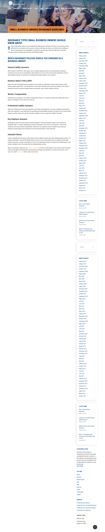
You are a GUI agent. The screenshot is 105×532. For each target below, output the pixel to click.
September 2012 (83, 183)
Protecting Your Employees (84, 510)
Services (79, 477)
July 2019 (81, 96)
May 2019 (81, 101)
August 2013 (82, 163)
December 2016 (83, 128)
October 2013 (82, 160)
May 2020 (81, 71)
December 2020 (83, 61)
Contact (79, 494)
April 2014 (81, 155)
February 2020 (82, 78)
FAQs (78, 484)
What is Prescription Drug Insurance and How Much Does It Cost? (87, 230)
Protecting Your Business (83, 503)
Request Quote (80, 479)
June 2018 (81, 123)
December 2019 (83, 83)
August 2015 (82, 140)
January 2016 (82, 136)
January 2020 (82, 81)
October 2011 (82, 190)
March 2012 (82, 188)
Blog (78, 482)
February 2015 (82, 143)
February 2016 (82, 133)
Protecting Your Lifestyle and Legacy (86, 508)
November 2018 (83, 111)
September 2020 (83, 66)
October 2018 (82, 113)
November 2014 (83, 148)
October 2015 (82, 138)
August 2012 (82, 185)
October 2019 (82, 88)
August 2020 (82, 68)
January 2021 (82, 58)
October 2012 (82, 180)
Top (95, 527)
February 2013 (82, 173)
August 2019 (82, 93)
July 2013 (81, 165)
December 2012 (83, 175)
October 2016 (82, 130)
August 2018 (82, 118)
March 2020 (82, 76)
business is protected (33, 148)
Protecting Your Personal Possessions (86, 505)
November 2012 (83, 178)
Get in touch (20, 152)
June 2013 (81, 168)
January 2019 (82, 108)
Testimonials (80, 492)
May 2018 (81, 126)
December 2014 (83, 145)
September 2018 (83, 116)
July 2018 (81, 120)
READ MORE (80, 466)
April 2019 (81, 103)
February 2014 (82, 158)
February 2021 (82, 56)
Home (78, 474)
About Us (79, 487)
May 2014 (81, 153)
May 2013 (81, 170)
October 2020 (82, 63)
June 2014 (81, 150)
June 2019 (81, 98)
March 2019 (82, 106)
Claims (78, 489)
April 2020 (81, 73)
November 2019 (83, 86)
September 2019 (83, 91)
